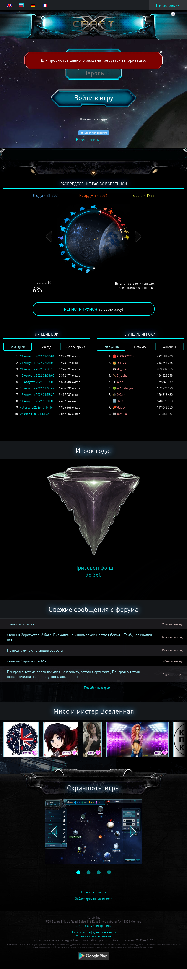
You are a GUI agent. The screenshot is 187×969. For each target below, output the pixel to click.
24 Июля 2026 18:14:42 (35, 414)
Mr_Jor (121, 369)
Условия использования (93, 936)
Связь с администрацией (93, 925)
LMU (119, 401)
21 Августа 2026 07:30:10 (37, 369)
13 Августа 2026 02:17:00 (37, 382)
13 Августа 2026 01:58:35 (37, 394)
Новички (140, 347)
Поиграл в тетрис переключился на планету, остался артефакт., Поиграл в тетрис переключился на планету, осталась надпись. (74, 674)
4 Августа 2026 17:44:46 (36, 407)
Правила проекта (93, 892)
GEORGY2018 (125, 356)
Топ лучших (111, 347)
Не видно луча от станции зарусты (35, 650)
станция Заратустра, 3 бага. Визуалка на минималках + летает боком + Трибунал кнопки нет (79, 637)
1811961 (121, 362)
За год (46, 347)
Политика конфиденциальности (94, 932)
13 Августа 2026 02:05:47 (37, 388)
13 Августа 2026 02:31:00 (37, 375)
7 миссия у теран (20, 624)
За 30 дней (17, 347)
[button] (49, 237)
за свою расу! (93, 309)
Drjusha (121, 375)
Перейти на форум (97, 687)
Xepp (119, 382)
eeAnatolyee (124, 388)
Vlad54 (121, 407)
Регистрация (168, 5)
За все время (75, 347)
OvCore (121, 394)
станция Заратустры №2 (26, 661)
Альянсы (169, 347)
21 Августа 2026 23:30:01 (37, 356)
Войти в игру (93, 97)
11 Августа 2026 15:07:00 (37, 401)
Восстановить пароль (93, 139)
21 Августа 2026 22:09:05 (37, 362)
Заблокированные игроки (93, 898)
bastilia (121, 414)
